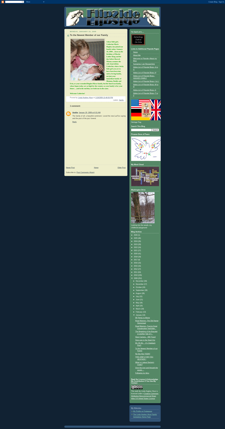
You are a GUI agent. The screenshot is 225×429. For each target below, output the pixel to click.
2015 (136, 266)
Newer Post (70, 168)
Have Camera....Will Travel (145, 337)
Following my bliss (142, 373)
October (139, 287)
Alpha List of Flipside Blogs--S (144, 90)
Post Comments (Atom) (85, 172)
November (140, 284)
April (138, 306)
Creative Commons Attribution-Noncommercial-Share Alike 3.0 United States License (144, 396)
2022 (136, 247)
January (139, 315)
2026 (136, 235)
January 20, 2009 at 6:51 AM (90, 113)
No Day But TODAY (142, 354)
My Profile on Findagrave (142, 411)
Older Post (122, 168)
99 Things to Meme (142, 318)
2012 (136, 269)
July (137, 296)
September (140, 290)
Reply (74, 122)
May (138, 303)
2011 (136, 272)
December (140, 281)
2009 (136, 278)
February (139, 312)
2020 (136, 254)
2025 (136, 238)
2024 (136, 241)
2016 (136, 263)
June (138, 300)
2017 (136, 260)
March (138, 309)
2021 (136, 250)
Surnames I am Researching (144, 64)
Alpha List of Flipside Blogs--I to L (146, 81)
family (121, 100)
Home (96, 168)
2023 (136, 244)
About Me (136, 55)
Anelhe (75, 113)
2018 (136, 257)
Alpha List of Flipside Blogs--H (144, 73)
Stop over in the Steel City (145, 340)
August (139, 293)
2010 (136, 275)
